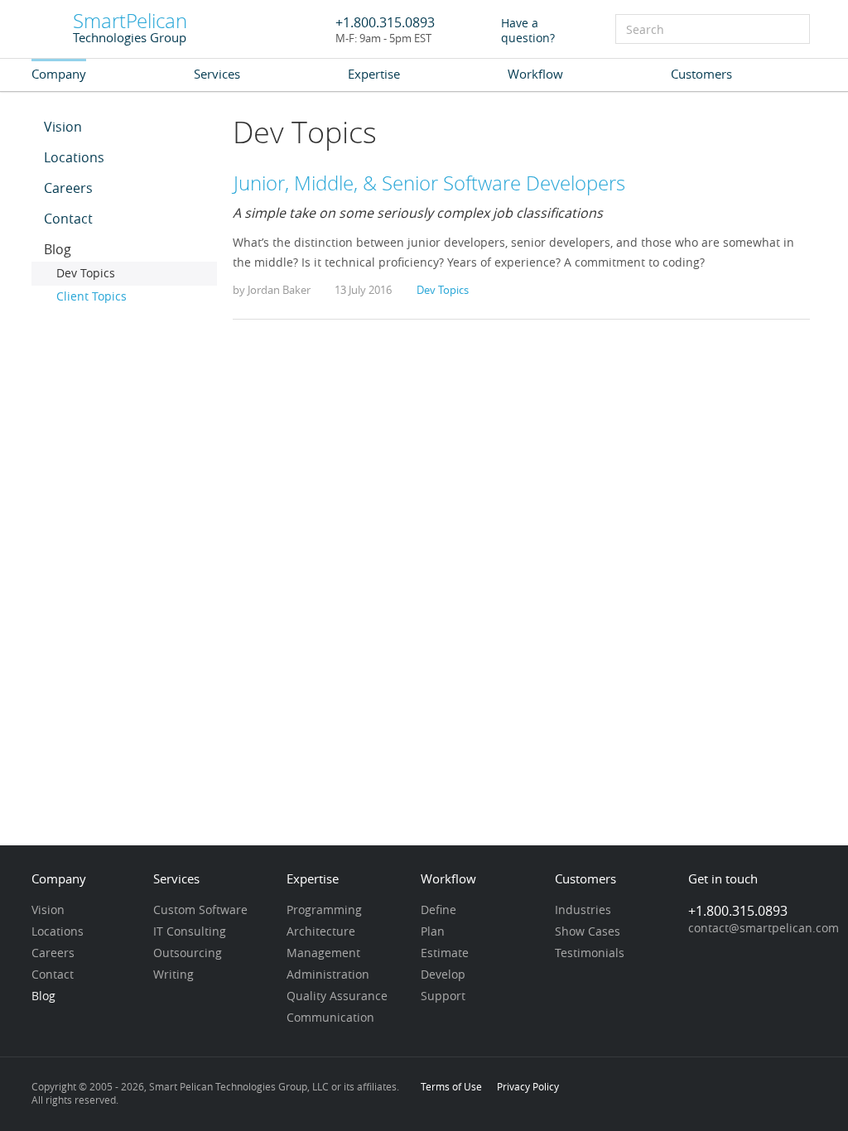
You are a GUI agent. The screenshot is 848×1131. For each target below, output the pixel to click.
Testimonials (589, 953)
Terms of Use (451, 1086)
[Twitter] (754, 1088)
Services (217, 73)
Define (438, 910)
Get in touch (723, 880)
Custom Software (200, 910)
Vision (63, 128)
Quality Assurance (337, 996)
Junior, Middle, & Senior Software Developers (429, 182)
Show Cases (587, 932)
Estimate (445, 953)
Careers (68, 189)
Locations (74, 158)
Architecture (321, 932)
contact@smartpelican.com (763, 929)
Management (323, 953)
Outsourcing (187, 953)
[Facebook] (726, 1088)
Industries (583, 910)
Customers (701, 73)
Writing (173, 975)
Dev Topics (85, 274)
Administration (328, 975)
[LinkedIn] (698, 1088)
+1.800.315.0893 (385, 22)
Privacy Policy (528, 1086)
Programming (324, 910)
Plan (433, 932)
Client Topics (91, 297)
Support (443, 996)
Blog (57, 250)
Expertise (374, 73)
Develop (443, 975)
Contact (68, 220)
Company (58, 73)
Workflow (535, 73)
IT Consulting (189, 932)
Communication (330, 1018)
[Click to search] (795, 27)
